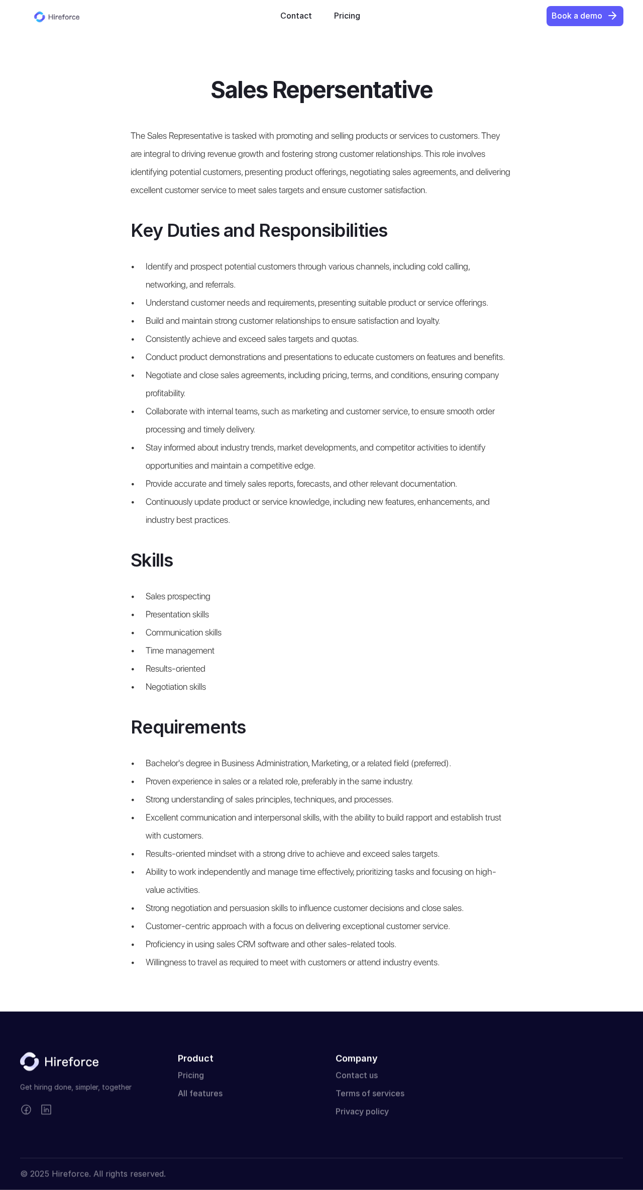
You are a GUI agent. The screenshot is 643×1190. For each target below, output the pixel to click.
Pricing (191, 1075)
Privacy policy (362, 1112)
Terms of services (370, 1093)
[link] (296, 16)
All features (200, 1093)
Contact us (357, 1075)
